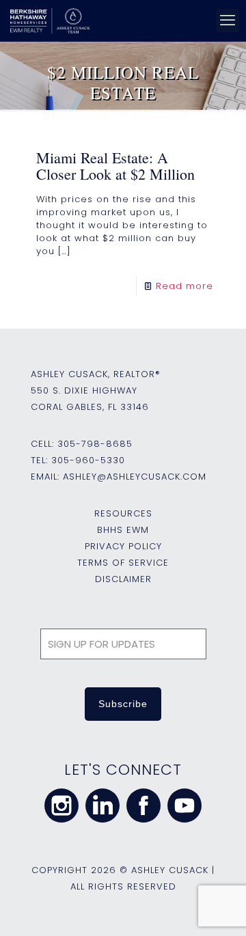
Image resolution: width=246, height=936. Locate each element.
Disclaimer (123, 579)
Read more (184, 285)
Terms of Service (123, 562)
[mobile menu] (227, 20)
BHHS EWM (123, 529)
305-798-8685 (95, 443)
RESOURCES (123, 513)
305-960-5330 (88, 460)
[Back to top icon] (218, 908)
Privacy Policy (123, 546)
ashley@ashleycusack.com (134, 476)
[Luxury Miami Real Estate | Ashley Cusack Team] (121, 20)
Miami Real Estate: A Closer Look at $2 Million (115, 166)
